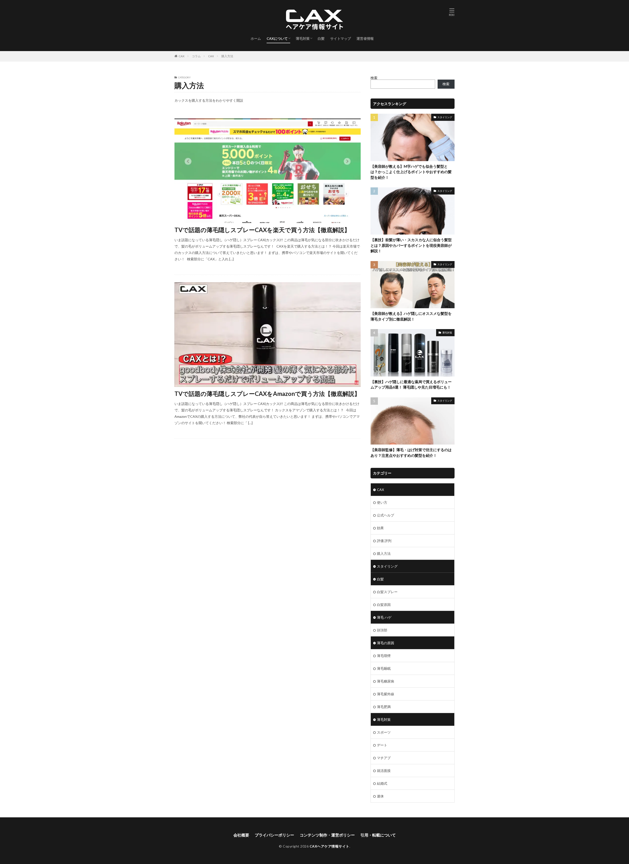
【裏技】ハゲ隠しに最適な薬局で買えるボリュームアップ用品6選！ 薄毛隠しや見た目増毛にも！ (411, 384)
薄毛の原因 (385, 643)
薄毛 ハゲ (384, 617)
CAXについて (277, 38)
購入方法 (227, 56)
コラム (196, 56)
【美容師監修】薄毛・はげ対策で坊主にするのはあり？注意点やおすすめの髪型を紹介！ (411, 452)
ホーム (256, 38)
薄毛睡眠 (384, 668)
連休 (380, 796)
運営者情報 (365, 38)
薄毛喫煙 (384, 656)
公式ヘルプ (385, 515)
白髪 (321, 38)
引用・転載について (378, 835)
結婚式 (382, 783)
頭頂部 (382, 630)
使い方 (382, 502)
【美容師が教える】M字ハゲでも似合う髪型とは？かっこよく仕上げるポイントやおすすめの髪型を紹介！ (411, 172)
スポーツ (384, 732)
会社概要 (241, 835)
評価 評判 (384, 541)
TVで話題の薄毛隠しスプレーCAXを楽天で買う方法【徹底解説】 (262, 229)
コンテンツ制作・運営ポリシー (327, 835)
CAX (182, 56)
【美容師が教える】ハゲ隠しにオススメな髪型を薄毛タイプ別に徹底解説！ (411, 316)
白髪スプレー (387, 592)
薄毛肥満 (384, 707)
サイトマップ (340, 38)
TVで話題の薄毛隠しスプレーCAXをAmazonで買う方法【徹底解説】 (267, 393)
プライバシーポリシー (274, 835)
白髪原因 (384, 604)
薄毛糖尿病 (385, 681)
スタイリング (444, 117)
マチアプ (384, 758)
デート (382, 745)
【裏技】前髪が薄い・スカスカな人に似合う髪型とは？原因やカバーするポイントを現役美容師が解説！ (411, 245)
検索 (374, 78)
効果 (380, 528)
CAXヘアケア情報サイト (329, 846)
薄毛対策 (303, 38)
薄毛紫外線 (385, 694)
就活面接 (384, 770)
